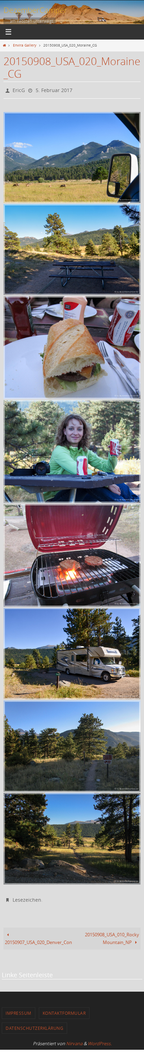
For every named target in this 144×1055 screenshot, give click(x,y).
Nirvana (74, 1040)
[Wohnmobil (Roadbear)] (72, 652)
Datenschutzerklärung (34, 1025)
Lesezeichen (27, 897)
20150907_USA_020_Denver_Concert (38, 939)
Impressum (18, 1010)
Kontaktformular (64, 1010)
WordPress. (99, 1040)
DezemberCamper (35, 10)
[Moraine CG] (72, 247)
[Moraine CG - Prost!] (72, 449)
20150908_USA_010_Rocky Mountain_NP (112, 935)
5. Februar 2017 (54, 89)
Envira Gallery (24, 45)
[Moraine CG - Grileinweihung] (72, 345)
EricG (19, 89)
